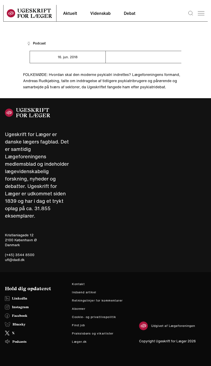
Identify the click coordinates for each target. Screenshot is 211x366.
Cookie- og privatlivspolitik (94, 317)
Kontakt (78, 284)
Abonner (78, 309)
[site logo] (29, 13)
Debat (129, 13)
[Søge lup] (190, 13)
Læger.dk (79, 342)
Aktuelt (70, 13)
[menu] (201, 13)
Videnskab (100, 13)
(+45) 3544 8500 (19, 254)
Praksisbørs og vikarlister (92, 333)
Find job (78, 325)
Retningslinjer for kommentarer (97, 300)
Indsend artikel (84, 292)
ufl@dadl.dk (15, 259)
